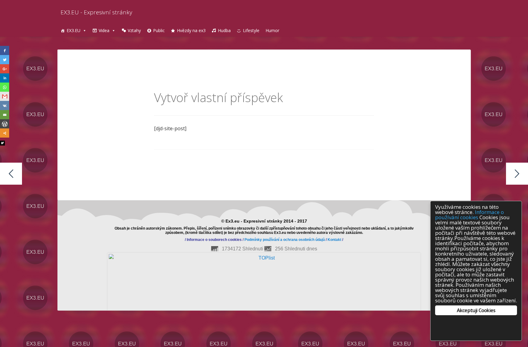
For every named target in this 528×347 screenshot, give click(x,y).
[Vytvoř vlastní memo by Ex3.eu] (11, 174)
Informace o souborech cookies (214, 240)
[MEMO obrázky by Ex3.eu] (517, 174)
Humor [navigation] (272, 30)
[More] (4, 133)
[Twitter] (4, 59)
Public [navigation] (159, 30)
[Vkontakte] (4, 105)
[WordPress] (4, 123)
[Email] (4, 114)
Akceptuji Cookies (476, 310)
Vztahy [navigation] (134, 30)
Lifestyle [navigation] (251, 30)
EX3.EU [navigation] (73, 30)
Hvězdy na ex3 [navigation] (191, 30)
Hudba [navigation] (224, 30)
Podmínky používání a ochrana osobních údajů (284, 240)
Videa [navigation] (104, 30)
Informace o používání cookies (469, 215)
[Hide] (2, 143)
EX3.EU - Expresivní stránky (96, 12)
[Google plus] (4, 68)
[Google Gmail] (4, 96)
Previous (48, 262)
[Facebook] (4, 50)
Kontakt (334, 240)
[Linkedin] (4, 78)
